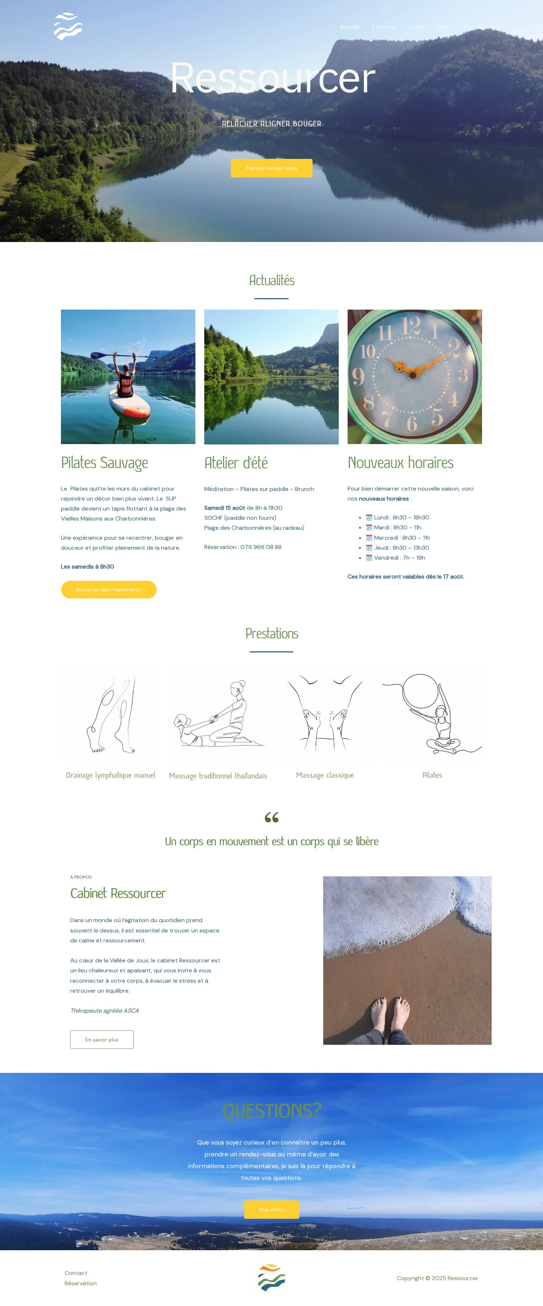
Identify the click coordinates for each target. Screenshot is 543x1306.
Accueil (349, 27)
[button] (109, 589)
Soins (416, 27)
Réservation (81, 1283)
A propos (384, 27)
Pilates (443, 27)
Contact (475, 27)
